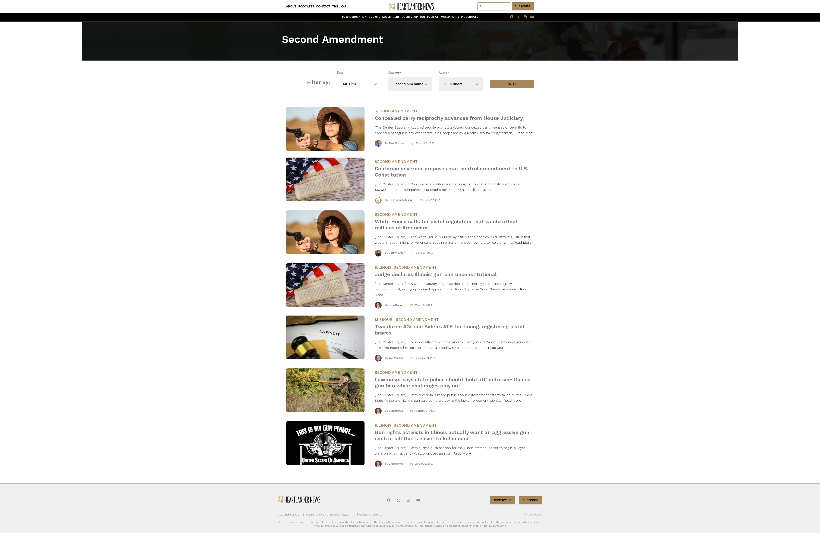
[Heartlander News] (410, 6)
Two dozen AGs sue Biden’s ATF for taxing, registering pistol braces (449, 330)
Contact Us (502, 500)
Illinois (383, 267)
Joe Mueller (396, 357)
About (291, 6)
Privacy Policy (533, 514)
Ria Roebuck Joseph (401, 199)
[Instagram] (523, 17)
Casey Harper (397, 252)
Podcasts (306, 6)
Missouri (384, 319)
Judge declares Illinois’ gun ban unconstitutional (436, 274)
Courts (407, 17)
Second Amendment (396, 111)
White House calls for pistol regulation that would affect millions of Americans (446, 225)
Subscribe (523, 6)
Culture (374, 17)
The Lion (339, 6)
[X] (516, 17)
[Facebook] (510, 17)
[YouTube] (530, 17)
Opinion (419, 17)
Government (390, 17)
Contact (323, 6)
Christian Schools (465, 17)
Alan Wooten (396, 143)
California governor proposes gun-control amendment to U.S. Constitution (451, 172)
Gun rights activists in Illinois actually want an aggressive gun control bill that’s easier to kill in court (452, 435)
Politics (432, 17)
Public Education (354, 17)
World (445, 17)
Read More (525, 133)
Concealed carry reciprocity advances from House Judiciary (449, 118)
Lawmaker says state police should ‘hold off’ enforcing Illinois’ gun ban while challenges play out (453, 383)
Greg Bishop (396, 305)
